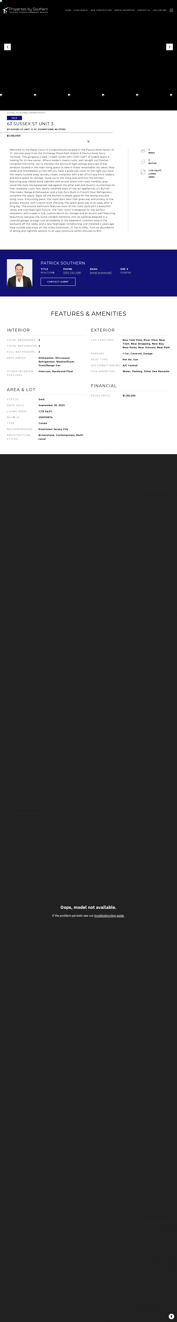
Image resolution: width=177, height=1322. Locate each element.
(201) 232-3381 (72, 272)
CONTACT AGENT (58, 281)
